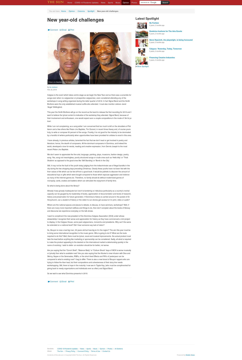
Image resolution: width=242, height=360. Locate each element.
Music (118, 2)
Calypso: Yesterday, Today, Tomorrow (165, 48)
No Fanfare (154, 23)
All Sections (119, 349)
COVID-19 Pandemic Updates (86, 2)
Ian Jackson (53, 87)
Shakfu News (190, 355)
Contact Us (106, 351)
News (103, 2)
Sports (110, 2)
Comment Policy (83, 351)
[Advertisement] (89, 312)
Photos (134, 2)
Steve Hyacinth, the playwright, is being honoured (171, 40)
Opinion (126, 2)
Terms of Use (95, 351)
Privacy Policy (70, 351)
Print (72, 29)
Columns (81, 11)
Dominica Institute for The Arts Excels (165, 31)
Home (69, 2)
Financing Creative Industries (162, 57)
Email (64, 29)
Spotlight (90, 11)
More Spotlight (143, 66)
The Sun (60, 351)
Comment (54, 29)
